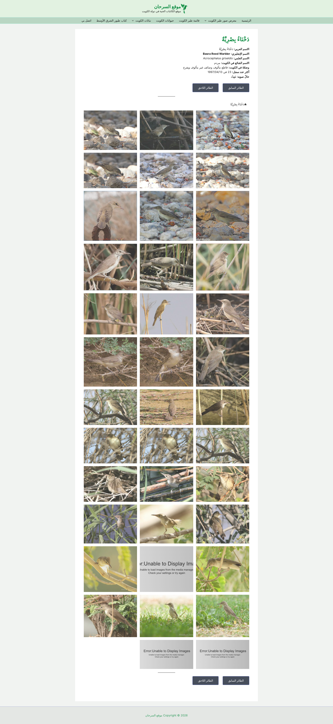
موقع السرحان (167, 6)
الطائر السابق (236, 87)
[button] (206, 20)
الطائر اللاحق (205, 87)
